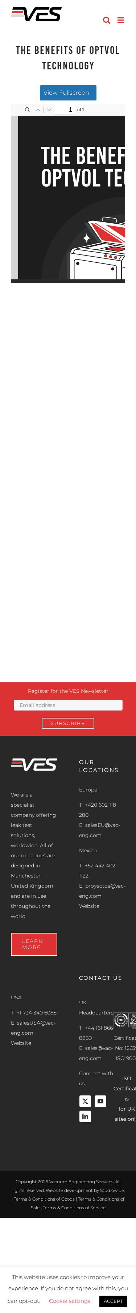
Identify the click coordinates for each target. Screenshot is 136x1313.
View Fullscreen (66, 92)
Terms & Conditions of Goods (44, 1199)
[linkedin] (85, 1116)
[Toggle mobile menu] (121, 20)
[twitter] (85, 1101)
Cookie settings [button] (69, 1300)
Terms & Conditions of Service (74, 1207)
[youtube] (100, 1101)
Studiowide (112, 1190)
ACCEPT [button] (113, 1301)
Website (89, 906)
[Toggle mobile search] (106, 20)
